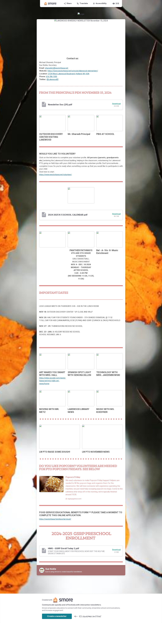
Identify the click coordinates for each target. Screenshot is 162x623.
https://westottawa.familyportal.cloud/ (55, 519)
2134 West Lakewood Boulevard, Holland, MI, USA (68, 74)
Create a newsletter (57, 616)
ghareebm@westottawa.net (56, 68)
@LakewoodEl (52, 79)
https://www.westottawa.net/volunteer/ (55, 174)
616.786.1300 (51, 76)
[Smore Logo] (50, 4)
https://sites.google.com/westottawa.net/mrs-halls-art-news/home (52, 381)
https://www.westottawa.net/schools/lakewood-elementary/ (73, 71)
